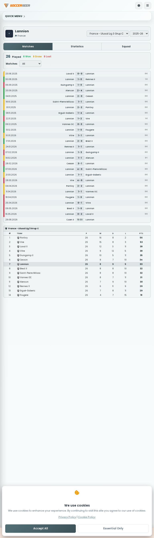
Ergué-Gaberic (27, 290)
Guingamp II (26, 255)
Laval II (23, 246)
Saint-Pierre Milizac (30, 273)
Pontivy (24, 237)
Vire (22, 242)
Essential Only (113, 528)
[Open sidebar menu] (147, 5)
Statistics (77, 46)
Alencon (24, 281)
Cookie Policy (86, 517)
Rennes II (25, 286)
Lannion (24, 264)
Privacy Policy (67, 517)
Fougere (24, 295)
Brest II (23, 268)
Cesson (24, 259)
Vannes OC (25, 277)
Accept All (40, 528)
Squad (126, 46)
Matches (28, 46)
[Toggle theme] (138, 5)
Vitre (22, 250)
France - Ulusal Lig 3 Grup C (23, 228)
